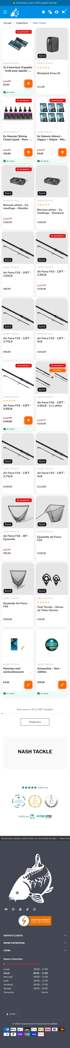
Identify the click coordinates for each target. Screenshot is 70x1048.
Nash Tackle (39, 23)
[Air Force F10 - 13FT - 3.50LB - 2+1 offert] (52, 377)
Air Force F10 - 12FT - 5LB (51, 340)
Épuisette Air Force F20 (49, 538)
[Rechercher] (43, 12)
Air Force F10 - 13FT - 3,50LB (17, 407)
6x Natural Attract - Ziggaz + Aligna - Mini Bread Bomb (51, 138)
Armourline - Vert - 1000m (49, 670)
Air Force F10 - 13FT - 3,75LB (17, 474)
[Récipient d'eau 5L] (52, 44)
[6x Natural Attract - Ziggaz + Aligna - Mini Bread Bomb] (52, 112)
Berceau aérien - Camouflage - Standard (50, 211)
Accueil (7, 23)
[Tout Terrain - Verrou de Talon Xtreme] (52, 579)
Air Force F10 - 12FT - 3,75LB (17, 340)
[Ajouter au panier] (28, 84)
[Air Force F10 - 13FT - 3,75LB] (18, 449)
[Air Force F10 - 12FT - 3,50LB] (52, 248)
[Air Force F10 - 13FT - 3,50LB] (18, 377)
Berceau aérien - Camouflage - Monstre (16, 207)
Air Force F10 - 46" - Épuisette (16, 537)
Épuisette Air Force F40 (15, 605)
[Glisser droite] (64, 3)
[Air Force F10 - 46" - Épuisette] (18, 512)
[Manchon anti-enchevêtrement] (18, 645)
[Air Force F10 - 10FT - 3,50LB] (18, 248)
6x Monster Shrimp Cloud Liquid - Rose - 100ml (16, 138)
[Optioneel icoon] (50, 12)
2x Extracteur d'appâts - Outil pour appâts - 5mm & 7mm (17, 69)
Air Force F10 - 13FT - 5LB (51, 474)
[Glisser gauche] (6, 3)
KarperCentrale (28, 1023)
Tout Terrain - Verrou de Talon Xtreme (50, 609)
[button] (43, 12)
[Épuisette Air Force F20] (52, 512)
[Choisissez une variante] (28, 685)
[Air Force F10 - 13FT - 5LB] (52, 449)
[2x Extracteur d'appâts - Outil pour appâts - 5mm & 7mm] (18, 44)
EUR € (12, 1014)
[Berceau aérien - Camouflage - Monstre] (18, 181)
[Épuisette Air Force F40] (18, 579)
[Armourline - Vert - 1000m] (52, 645)
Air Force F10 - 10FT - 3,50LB (17, 274)
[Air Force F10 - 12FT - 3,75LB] (18, 314)
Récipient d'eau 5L (49, 73)
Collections (22, 23)
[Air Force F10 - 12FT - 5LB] (52, 314)
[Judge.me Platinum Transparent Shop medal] (51, 801)
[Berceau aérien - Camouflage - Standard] (52, 181)
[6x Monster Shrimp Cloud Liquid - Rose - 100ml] (18, 112)
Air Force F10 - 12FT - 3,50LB (51, 273)
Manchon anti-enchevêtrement (13, 670)
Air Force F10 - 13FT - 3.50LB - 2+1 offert (51, 404)
